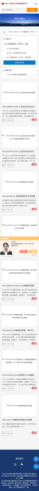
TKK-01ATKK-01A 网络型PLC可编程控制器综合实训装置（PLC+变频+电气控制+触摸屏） (19, 375)
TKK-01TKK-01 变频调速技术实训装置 (18, 196)
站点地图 (20, 476)
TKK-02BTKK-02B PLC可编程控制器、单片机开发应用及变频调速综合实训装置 (19, 286)
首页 (10, 32)
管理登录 (27, 476)
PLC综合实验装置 (13, 48)
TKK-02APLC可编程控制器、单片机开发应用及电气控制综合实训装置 (19, 330)
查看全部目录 (19, 62)
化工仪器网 (19, 478)
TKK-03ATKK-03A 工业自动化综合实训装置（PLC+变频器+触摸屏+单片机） (19, 151)
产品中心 (15, 32)
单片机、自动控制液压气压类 (16, 53)
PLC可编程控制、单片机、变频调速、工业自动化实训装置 (20, 57)
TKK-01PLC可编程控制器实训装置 (17, 420)
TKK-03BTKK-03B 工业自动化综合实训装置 (19, 107)
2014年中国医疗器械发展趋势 (17, 74)
